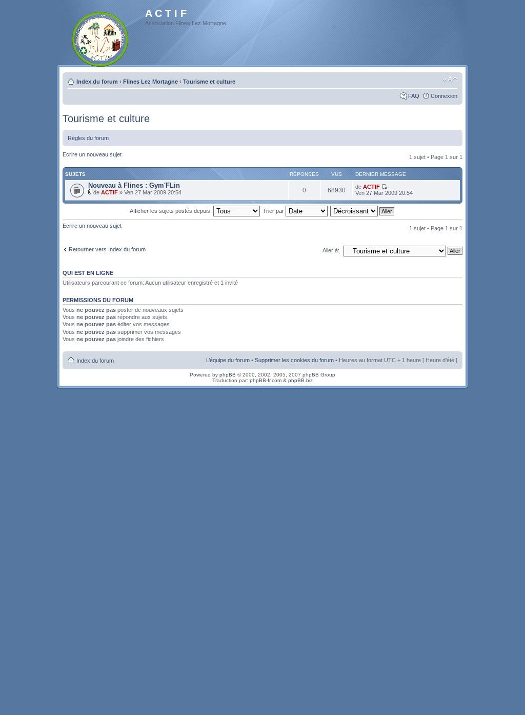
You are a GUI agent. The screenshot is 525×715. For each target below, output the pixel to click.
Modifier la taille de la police (449, 79)
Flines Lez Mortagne (150, 81)
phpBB (227, 375)
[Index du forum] (100, 37)
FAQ (413, 96)
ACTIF (109, 192)
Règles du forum (88, 138)
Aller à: (330, 250)
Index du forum (97, 81)
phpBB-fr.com (265, 380)
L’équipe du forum (228, 360)
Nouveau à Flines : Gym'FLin (134, 185)
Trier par (274, 211)
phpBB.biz (300, 380)
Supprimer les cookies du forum (294, 360)
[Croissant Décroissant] (362, 211)
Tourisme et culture (209, 81)
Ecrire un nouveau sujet (92, 154)
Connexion (444, 96)
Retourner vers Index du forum (107, 249)
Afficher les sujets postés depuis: (171, 211)
